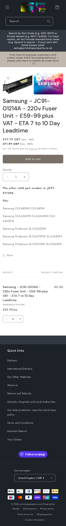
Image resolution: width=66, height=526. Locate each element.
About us (12, 385)
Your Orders (14, 439)
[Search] (49, 21)
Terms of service (25, 514)
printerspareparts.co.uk (31, 504)
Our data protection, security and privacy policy (31, 412)
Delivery (12, 360)
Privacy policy (47, 508)
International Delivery (19, 368)
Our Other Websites (19, 377)
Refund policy (29, 508)
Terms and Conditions (20, 423)
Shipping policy (44, 514)
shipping (33, 148)
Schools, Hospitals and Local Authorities (31, 402)
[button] (7, 7)
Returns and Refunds (19, 393)
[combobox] (29, 21)
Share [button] (9, 255)
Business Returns (17, 431)
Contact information (35, 519)
